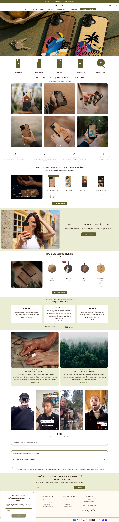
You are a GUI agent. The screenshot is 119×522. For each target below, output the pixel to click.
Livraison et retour (67, 504)
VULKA (89, 500)
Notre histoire (66, 499)
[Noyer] (100, 283)
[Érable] (53, 196)
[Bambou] (102, 283)
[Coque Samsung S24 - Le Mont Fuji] (84, 181)
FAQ (64, 502)
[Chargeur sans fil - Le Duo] (52, 268)
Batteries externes (47, 502)
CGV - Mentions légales (68, 509)
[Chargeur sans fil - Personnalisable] (101, 268)
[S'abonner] (30, 510)
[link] (19, 516)
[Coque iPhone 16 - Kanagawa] (68, 181)
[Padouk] (101, 286)
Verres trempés (46, 504)
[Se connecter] (113, 5)
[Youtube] (91, 510)
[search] (110, 5)
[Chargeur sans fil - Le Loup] (84, 268)
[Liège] (105, 283)
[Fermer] (34, 492)
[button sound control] (32, 429)
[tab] (56, 54)
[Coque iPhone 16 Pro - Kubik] (101, 181)
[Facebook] (84, 510)
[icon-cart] (116, 5)
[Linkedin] (94, 510)
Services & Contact (67, 506)
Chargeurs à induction (48, 499)
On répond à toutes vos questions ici (59, 437)
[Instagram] (87, 510)
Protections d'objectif (48, 506)
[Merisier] (51, 196)
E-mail (37, 487)
